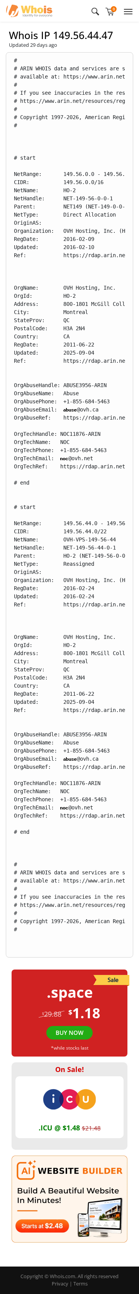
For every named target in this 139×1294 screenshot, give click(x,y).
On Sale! (69, 1069)
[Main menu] (126, 11)
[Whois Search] (95, 11)
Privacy (60, 1283)
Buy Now (69, 1032)
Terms (80, 1283)
